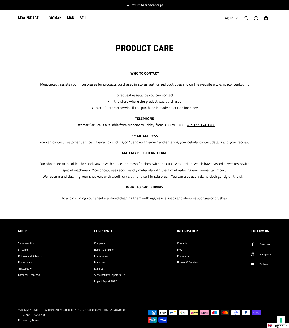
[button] (278, 325)
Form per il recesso (29, 275)
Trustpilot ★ (25, 269)
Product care (25, 262)
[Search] (246, 18)
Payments (183, 256)
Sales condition (26, 243)
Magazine (99, 262)
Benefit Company (104, 250)
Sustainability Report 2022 (109, 275)
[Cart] (266, 18)
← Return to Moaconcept (144, 4)
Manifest (99, 269)
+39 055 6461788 (201, 125)
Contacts (182, 243)
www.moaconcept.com (230, 84)
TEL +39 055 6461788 (31, 315)
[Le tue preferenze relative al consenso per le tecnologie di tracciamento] (281, 320)
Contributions (101, 256)
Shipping (23, 250)
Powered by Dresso (29, 320)
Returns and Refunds (30, 256)
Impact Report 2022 (105, 281)
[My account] (256, 18)
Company (99, 243)
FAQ (179, 250)
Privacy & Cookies (187, 262)
